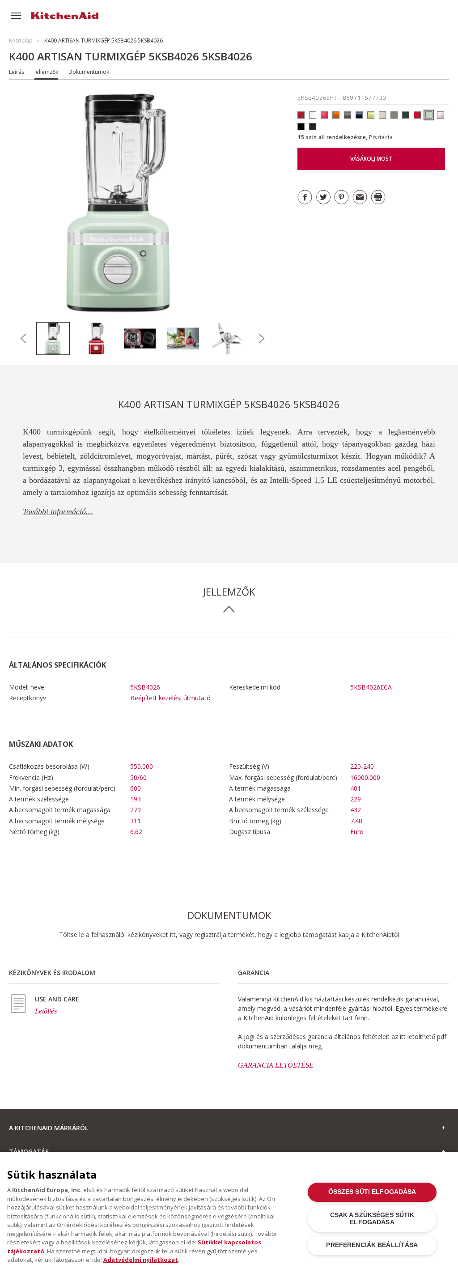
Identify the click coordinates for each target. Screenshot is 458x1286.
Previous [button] (24, 339)
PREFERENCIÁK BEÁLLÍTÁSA (372, 1245)
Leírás (16, 72)
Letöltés (46, 1011)
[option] (58, 338)
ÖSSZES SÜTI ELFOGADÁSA (372, 1191)
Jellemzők (46, 72)
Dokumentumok (88, 72)
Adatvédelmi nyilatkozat (140, 1260)
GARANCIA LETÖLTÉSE (276, 1065)
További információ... (58, 511)
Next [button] (262, 339)
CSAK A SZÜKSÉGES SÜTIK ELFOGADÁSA (372, 1219)
